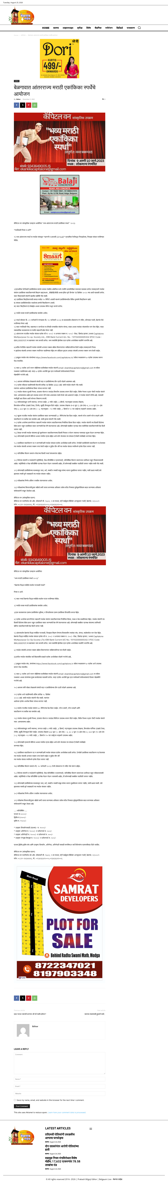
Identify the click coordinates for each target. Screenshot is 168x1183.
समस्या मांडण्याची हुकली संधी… (95, 1014)
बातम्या (47, 1142)
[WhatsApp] (34, 105)
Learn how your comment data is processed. (67, 1112)
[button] (139, 28)
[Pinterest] (28, 105)
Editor (18, 99)
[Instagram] (13, 1152)
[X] (22, 105)
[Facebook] (16, 105)
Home (16, 35)
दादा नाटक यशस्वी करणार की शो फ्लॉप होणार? (30, 1014)
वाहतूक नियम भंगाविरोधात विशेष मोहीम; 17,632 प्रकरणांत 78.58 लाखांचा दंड (62, 1161)
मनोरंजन (23, 35)
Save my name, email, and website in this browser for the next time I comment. (50, 1100)
